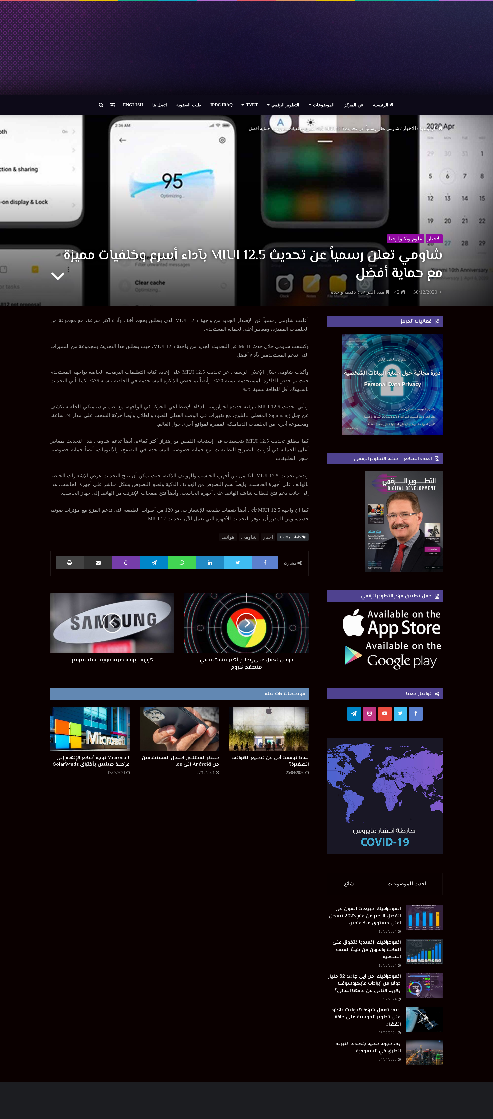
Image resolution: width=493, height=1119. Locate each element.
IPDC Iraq (221, 104)
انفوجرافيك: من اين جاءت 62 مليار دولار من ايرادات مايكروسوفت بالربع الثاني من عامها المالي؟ (364, 984)
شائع (349, 883)
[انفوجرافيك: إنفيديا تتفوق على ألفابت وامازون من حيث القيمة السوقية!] (424, 951)
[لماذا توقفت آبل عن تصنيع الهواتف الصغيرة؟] (269, 729)
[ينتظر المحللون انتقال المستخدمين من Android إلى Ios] (179, 729)
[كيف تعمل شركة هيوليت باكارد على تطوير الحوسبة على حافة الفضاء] (424, 1019)
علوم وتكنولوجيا (405, 238)
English (133, 104)
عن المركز (354, 104)
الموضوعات (324, 104)
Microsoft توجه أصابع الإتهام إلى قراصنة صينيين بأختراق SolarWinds (91, 761)
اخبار (268, 537)
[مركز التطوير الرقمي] (246, 47)
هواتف (228, 537)
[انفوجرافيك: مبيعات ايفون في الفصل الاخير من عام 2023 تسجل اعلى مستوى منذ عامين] (424, 917)
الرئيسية (381, 104)
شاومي (249, 537)
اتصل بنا (159, 104)
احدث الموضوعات (407, 883)
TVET (252, 104)
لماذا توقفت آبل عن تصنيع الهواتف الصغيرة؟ (270, 761)
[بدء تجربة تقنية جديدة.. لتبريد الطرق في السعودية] (424, 1052)
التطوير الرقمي (285, 104)
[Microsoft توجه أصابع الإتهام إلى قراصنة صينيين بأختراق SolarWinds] (90, 729)
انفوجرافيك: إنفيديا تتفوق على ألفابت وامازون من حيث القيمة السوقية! (366, 950)
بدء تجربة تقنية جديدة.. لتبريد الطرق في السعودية (368, 1047)
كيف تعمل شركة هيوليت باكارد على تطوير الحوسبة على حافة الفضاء (366, 1017)
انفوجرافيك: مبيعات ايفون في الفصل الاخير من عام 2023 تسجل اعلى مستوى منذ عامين (365, 916)
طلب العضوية (188, 104)
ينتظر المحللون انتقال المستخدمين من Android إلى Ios (180, 761)
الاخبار (409, 128)
